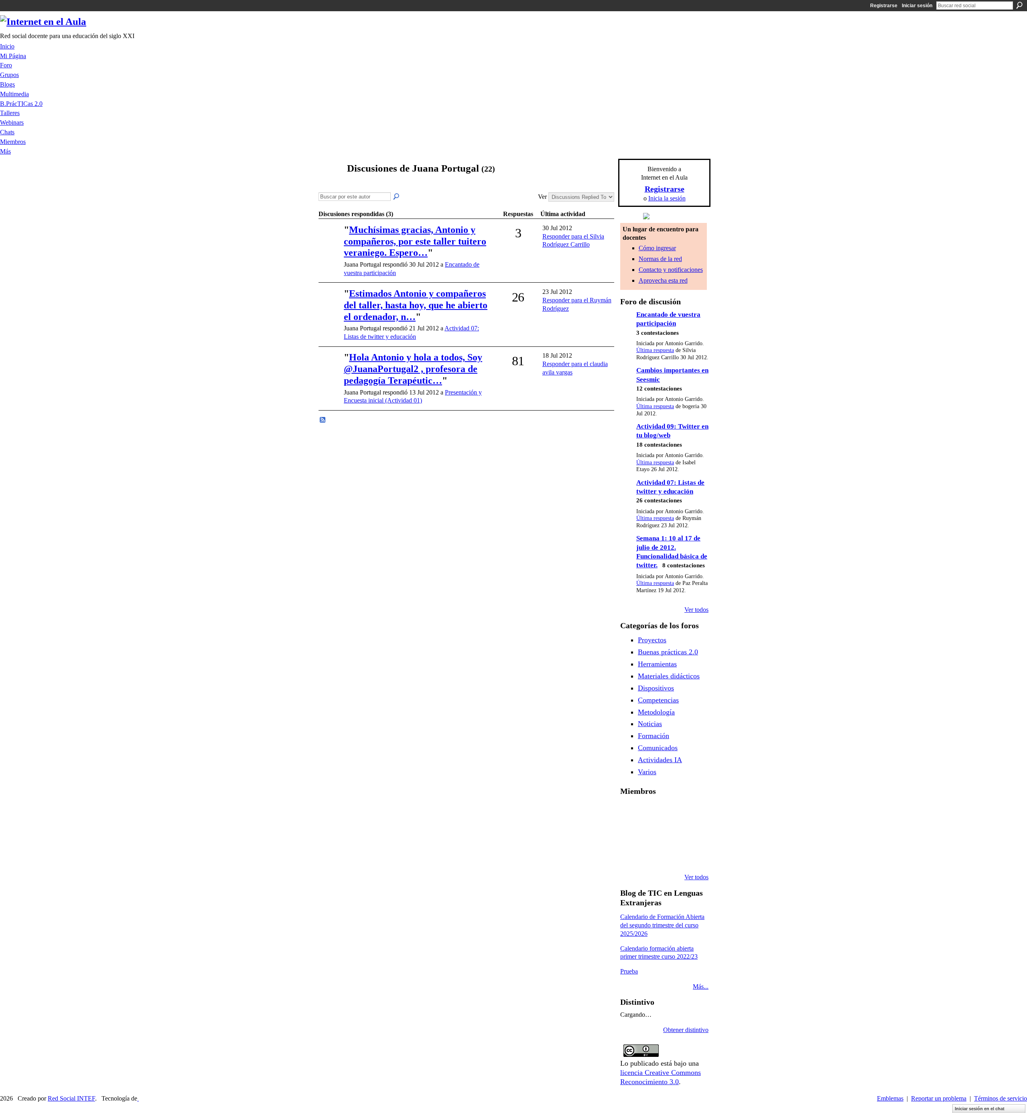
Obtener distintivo (685, 1029)
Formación (653, 736)
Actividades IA (660, 760)
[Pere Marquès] (650, 855)
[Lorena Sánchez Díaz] (650, 834)
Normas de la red (660, 258)
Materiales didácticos (669, 676)
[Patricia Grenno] (691, 855)
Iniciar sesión (917, 5)
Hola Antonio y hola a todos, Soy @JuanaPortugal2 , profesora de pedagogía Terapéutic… (413, 369)
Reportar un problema (938, 1098)
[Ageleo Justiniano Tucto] (650, 812)
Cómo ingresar (657, 248)
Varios (647, 772)
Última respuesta (655, 350)
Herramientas (657, 664)
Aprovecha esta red (663, 280)
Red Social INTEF (71, 1098)
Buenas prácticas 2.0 (668, 652)
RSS (323, 420)
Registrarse (883, 5)
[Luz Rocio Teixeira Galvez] (629, 855)
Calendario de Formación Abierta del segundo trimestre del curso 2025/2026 (662, 925)
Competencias (658, 700)
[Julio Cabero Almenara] (670, 855)
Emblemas (890, 1098)
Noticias (650, 724)
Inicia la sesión (667, 198)
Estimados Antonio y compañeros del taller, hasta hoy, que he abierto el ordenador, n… (415, 305)
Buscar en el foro (396, 196)
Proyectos (652, 640)
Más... (700, 986)
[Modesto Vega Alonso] (629, 834)
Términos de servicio (1000, 1098)
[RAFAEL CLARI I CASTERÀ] (670, 812)
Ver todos (696, 609)
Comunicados (658, 748)
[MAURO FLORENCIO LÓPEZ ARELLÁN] (629, 812)
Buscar (1019, 5)
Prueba (629, 971)
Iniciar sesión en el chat (980, 1108)
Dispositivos (656, 688)
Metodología (656, 712)
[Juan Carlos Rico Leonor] (670, 834)
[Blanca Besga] (691, 834)
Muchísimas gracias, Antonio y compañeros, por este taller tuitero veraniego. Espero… (415, 241)
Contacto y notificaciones (671, 269)
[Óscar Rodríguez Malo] (691, 812)
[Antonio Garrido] (330, 241)
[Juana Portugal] (329, 183)
